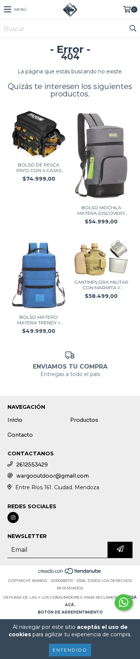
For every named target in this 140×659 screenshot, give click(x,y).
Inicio (14, 420)
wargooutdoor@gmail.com (52, 475)
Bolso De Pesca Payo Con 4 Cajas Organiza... (38, 167)
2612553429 (32, 464)
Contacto (20, 435)
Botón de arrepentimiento (70, 612)
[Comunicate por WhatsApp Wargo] (124, 602)
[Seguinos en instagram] (13, 517)
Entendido (70, 650)
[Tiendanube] (70, 573)
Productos (84, 420)
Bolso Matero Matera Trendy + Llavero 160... (38, 319)
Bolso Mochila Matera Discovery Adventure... (101, 210)
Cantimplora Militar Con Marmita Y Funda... (101, 284)
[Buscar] (132, 28)
